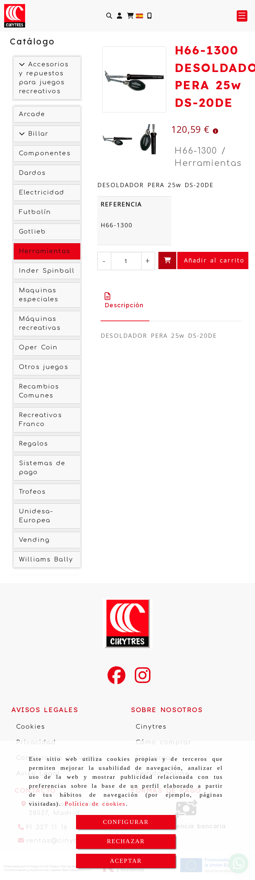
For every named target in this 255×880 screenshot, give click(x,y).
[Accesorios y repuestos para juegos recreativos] (22, 64)
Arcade (32, 114)
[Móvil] (149, 16)
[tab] (125, 300)
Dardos (32, 173)
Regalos (33, 443)
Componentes (45, 153)
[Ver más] (22, 133)
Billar (36, 133)
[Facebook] (116, 680)
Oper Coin (38, 347)
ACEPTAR (126, 860)
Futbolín (35, 212)
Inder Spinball (47, 270)
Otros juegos (43, 367)
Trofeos (32, 491)
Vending (34, 540)
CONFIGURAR (126, 822)
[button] (120, 16)
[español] (139, 15)
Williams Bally (46, 559)
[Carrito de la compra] (130, 16)
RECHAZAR (126, 841)
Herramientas (44, 251)
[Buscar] (109, 16)
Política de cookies (95, 803)
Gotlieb (32, 231)
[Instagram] (142, 680)
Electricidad (41, 192)
